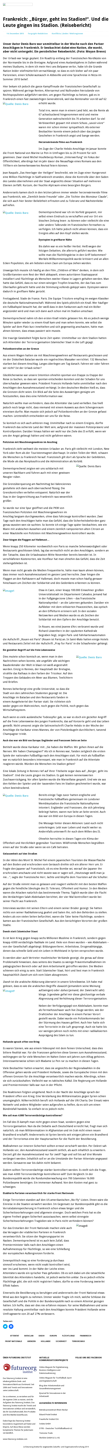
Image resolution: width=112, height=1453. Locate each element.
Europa (53, 1336)
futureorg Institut (14, 1378)
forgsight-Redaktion (38, 33)
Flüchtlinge (68, 1336)
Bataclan (28, 1336)
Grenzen (31, 1341)
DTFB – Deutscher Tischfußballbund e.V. (55, 1428)
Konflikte (56, 33)
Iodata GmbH (45, 1424)
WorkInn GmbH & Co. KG (49, 1438)
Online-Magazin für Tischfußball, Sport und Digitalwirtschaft (55, 1379)
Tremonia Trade (46, 1433)
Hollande (45, 1341)
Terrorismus (78, 1341)
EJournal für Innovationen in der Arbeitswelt (52, 1394)
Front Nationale (13, 1341)
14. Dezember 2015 (15, 33)
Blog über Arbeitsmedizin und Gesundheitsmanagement (51, 1387)
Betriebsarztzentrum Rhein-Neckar (53, 1410)
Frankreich (85, 1336)
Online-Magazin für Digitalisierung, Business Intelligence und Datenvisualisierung (53, 1370)
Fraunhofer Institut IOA (49, 1419)
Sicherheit (61, 1341)
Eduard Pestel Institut (48, 1414)
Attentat (14, 1336)
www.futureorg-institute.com (15, 1439)
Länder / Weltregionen (72, 33)
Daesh (41, 1336)
